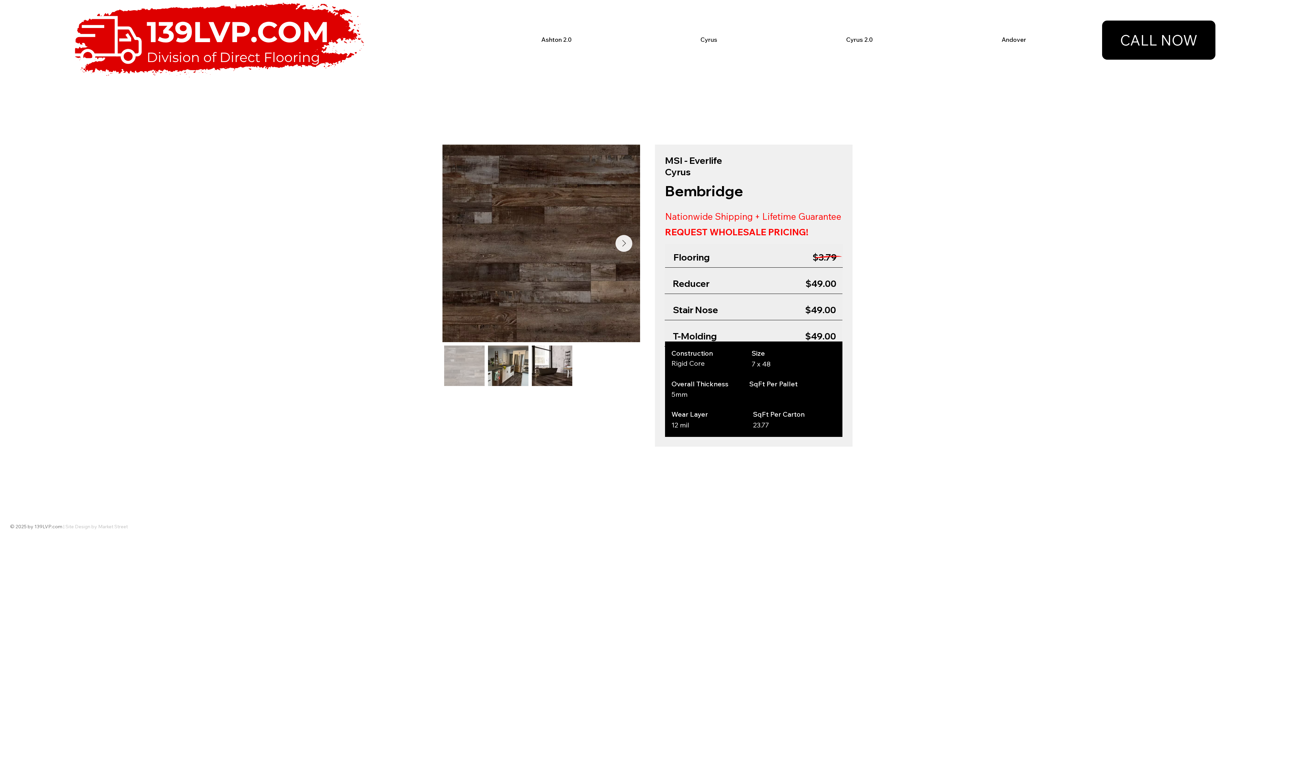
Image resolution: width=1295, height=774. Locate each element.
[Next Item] (623, 243)
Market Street (113, 527)
